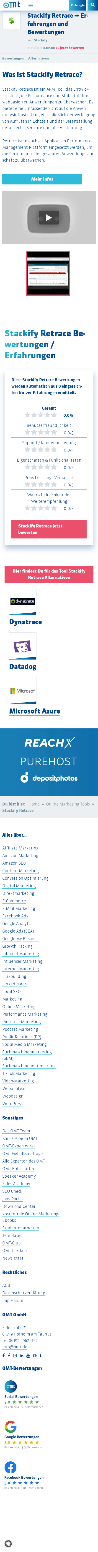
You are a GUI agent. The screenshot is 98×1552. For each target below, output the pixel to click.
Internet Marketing (20, 968)
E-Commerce (14, 900)
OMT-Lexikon (14, 1250)
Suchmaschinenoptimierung (29, 1065)
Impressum (12, 1300)
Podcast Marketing (20, 1029)
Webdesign (12, 1096)
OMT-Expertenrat (18, 1146)
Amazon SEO (14, 863)
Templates (12, 1235)
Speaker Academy (19, 1176)
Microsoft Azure (34, 711)
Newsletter (12, 1258)
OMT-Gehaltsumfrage (22, 1153)
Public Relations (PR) (21, 1036)
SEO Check (12, 1191)
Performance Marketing (24, 1014)
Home (34, 804)
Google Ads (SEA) (18, 931)
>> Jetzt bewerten (69, 48)
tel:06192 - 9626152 (20, 1340)
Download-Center (19, 1206)
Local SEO (11, 991)
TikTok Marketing (18, 1073)
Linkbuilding (14, 976)
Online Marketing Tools (68, 804)
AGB (6, 1285)
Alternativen (38, 58)
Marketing (12, 999)
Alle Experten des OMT (23, 1161)
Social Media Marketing (24, 1044)
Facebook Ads (15, 916)
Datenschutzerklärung (23, 1292)
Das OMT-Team (16, 1130)
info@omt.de (14, 1346)
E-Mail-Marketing (18, 908)
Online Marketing (19, 1006)
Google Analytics (17, 923)
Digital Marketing (19, 885)
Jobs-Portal (12, 1198)
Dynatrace (25, 622)
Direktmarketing (18, 893)
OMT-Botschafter (18, 1168)
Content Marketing (20, 870)
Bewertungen (13, 58)
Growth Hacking (17, 946)
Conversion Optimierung (25, 878)
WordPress (12, 1103)
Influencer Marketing (22, 961)
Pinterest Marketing (21, 1021)
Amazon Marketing (20, 855)
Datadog (22, 666)
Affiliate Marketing (20, 848)
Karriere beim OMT (20, 1138)
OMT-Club (11, 1243)
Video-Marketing (18, 1081)
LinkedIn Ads (14, 984)
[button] (8, 1544)
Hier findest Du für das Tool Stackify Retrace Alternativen (49, 574)
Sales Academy (16, 1183)
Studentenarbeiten (20, 1227)
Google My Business (20, 938)
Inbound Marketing (20, 953)
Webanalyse (13, 1088)
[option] (49, 221)
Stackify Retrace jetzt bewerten (40, 529)
